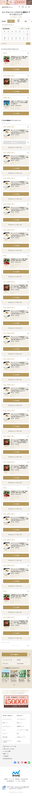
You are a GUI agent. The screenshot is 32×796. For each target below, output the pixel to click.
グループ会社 (18, 781)
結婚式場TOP (14, 690)
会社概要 (6, 779)
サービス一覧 (11, 779)
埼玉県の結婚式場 (22, 690)
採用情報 (23, 781)
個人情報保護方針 (10, 781)
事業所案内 (17, 779)
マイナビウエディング (6, 690)
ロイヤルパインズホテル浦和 (10, 693)
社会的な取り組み (24, 779)
